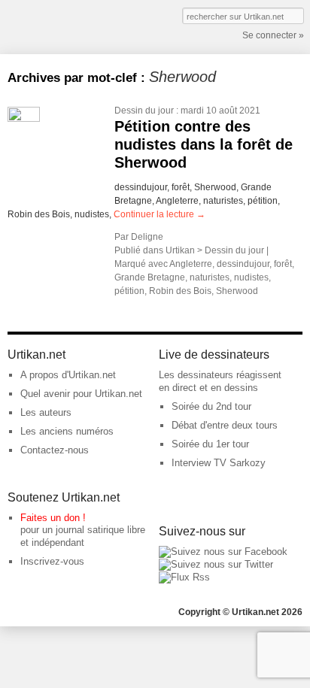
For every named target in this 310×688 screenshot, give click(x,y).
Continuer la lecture (159, 214)
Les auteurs (45, 412)
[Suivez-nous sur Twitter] (216, 564)
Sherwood (237, 291)
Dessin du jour (144, 110)
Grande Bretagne (149, 277)
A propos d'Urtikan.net (68, 374)
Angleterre (190, 264)
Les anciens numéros (67, 431)
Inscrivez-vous (52, 561)
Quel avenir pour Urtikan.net (81, 393)
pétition (129, 291)
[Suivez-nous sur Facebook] (223, 551)
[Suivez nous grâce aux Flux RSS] (184, 577)
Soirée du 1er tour (210, 444)
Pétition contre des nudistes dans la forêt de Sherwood (203, 144)
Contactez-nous (54, 450)
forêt (283, 264)
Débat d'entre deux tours (225, 425)
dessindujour (243, 264)
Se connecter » (273, 35)
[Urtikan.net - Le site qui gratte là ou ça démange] (62, 26)
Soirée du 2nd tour (211, 406)
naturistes (209, 277)
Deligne (147, 237)
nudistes (251, 277)
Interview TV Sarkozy (219, 462)
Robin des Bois (180, 291)
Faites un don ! (53, 517)
